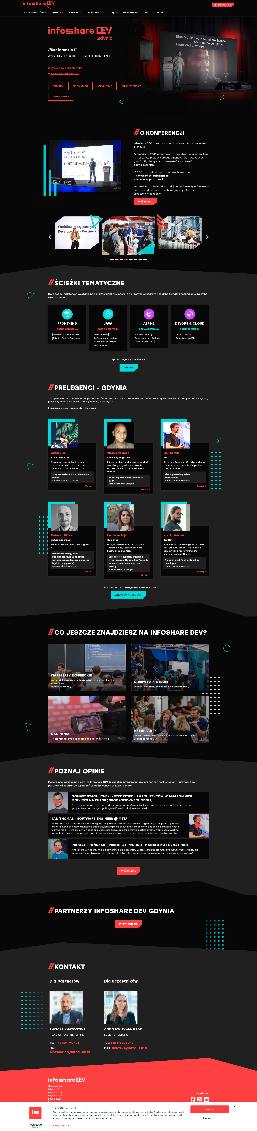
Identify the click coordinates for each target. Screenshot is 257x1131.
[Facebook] (193, 1099)
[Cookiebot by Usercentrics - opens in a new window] (35, 1126)
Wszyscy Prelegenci (128, 594)
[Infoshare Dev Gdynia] (40, 5)
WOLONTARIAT (131, 12)
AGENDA (56, 12)
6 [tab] (135, 259)
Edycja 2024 (55, 1099)
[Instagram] (199, 1099)
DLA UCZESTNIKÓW (33, 12)
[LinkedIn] (206, 1099)
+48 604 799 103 (67, 1042)
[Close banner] (235, 1106)
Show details (59, 1126)
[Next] (207, 237)
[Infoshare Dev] (67, 1079)
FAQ (147, 12)
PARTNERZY (94, 12)
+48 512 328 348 (122, 1042)
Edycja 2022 (55, 1092)
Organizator (55, 1086)
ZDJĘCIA (113, 12)
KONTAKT (160, 12)
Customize (208, 1118)
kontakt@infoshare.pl (130, 1048)
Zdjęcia (52, 1102)
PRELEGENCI (75, 12)
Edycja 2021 (54, 1089)
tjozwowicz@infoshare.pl (70, 1052)
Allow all (210, 1109)
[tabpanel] (128, 235)
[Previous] (50, 237)
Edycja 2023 (55, 1095)
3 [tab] (121, 259)
